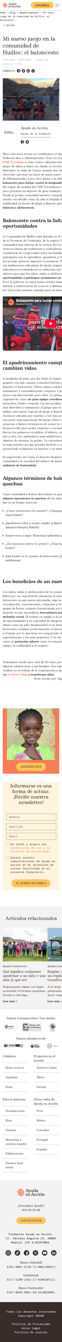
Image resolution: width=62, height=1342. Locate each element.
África (40, 1077)
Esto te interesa (14, 1099)
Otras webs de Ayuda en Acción (46, 1101)
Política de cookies (31, 1332)
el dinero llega (17, 675)
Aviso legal (31, 1328)
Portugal (42, 1140)
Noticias (11, 1130)
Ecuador (42, 1149)
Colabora (9, 1056)
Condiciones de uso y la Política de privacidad (30, 849)
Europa (41, 1087)
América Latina (47, 1068)
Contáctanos (31, 1221)
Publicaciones (14, 1154)
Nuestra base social (14, 1165)
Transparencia (15, 1111)
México (41, 1121)
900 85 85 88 (31, 1210)
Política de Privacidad (31, 1324)
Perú (40, 1111)
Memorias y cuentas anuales (16, 1142)
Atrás (10, 25)
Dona (9, 1087)
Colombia (43, 1130)
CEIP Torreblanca (15, 162)
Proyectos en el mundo (44, 1058)
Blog (9, 1121)
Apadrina (12, 1077)
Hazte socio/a (15, 1068)
